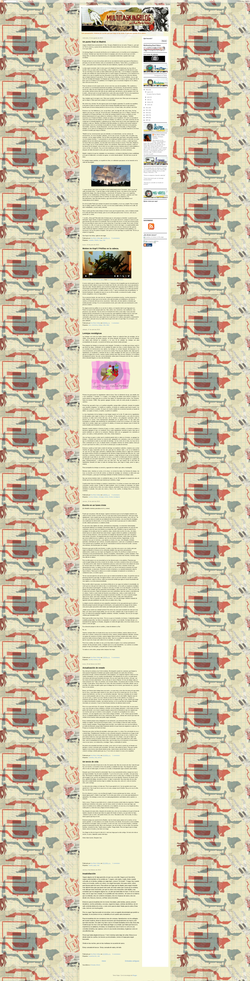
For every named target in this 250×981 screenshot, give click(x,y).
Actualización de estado (94, 668)
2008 (147, 117)
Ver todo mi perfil (148, 154)
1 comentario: (116, 323)
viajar (100, 240)
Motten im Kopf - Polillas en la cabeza (93, 279)
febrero (149, 102)
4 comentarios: (116, 495)
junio (148, 97)
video (107, 325)
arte (90, 325)
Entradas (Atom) (95, 965)
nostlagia (101, 497)
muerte (91, 865)
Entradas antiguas (132, 961)
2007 (147, 120)
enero (149, 104)
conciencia (95, 325)
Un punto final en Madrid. (94, 42)
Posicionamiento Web (150, 243)
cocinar (91, 497)
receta (106, 497)
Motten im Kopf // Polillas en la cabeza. (101, 248)
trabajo (100, 325)
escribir (91, 659)
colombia (91, 757)
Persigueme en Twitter (160, 75)
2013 (147, 89)
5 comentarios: (116, 238)
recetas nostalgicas (114, 497)
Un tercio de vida (90, 762)
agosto (149, 92)
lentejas (95, 497)
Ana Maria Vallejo (159, 134)
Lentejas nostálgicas (92, 333)
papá (94, 865)
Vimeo (121, 279)
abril (148, 99)
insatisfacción (92, 956)
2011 (147, 110)
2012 (147, 107)
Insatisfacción (89, 874)
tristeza (95, 659)
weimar (100, 757)
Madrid (96, 240)
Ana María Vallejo (112, 279)
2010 (147, 112)
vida (104, 240)
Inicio (104, 961)
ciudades (91, 240)
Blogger (135, 975)
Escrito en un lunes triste (94, 505)
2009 (147, 115)
